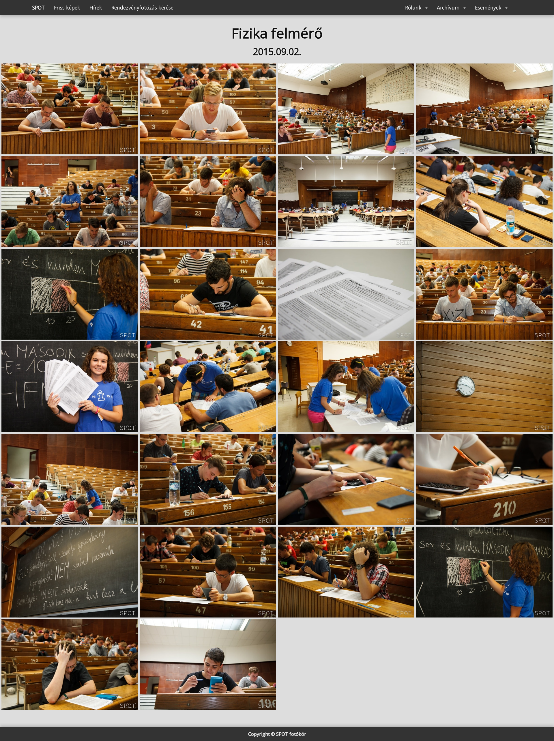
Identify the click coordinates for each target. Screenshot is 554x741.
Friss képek (67, 7)
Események (489, 7)
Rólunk (414, 7)
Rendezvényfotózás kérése (142, 7)
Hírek (95, 7)
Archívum (449, 7)
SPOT (38, 7)
